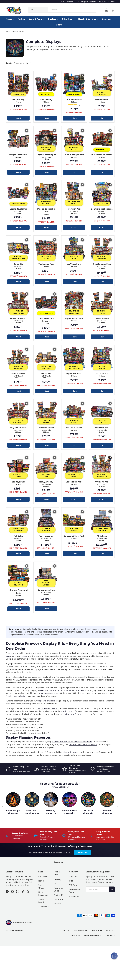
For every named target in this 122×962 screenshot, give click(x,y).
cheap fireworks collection (47, 708)
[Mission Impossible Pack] (46, 193)
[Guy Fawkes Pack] (18, 412)
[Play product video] (27, 75)
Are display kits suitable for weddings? (23, 730)
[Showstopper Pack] (46, 574)
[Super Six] (18, 248)
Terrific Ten (46, 373)
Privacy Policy (66, 930)
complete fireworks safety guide (83, 744)
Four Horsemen (46, 536)
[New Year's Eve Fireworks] (32, 799)
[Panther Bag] (46, 83)
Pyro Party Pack (101, 481)
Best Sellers (43, 876)
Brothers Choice (74, 99)
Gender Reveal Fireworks (69, 812)
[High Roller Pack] (74, 357)
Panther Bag (46, 99)
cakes (8, 656)
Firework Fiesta (102, 318)
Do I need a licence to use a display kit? (23, 721)
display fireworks (70, 752)
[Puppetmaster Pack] (74, 302)
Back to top (59, 862)
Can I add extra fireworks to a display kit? (24, 727)
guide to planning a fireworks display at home (72, 741)
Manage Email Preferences (92, 935)
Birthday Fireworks (88, 812)
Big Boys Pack (18, 481)
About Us (73, 876)
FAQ (56, 883)
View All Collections (60, 787)
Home (8, 31)
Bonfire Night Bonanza (102, 209)
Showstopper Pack (46, 590)
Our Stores (59, 899)
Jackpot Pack (102, 373)
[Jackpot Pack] (102, 357)
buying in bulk (68, 711)
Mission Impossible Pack (46, 210)
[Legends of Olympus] (46, 139)
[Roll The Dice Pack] (74, 412)
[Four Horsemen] (46, 520)
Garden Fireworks (107, 812)
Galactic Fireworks (17, 930)
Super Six (18, 264)
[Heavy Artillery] (46, 466)
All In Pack (102, 536)
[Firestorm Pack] (74, 193)
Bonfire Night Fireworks (13, 812)
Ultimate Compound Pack (18, 591)
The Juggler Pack (46, 264)
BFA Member (75, 896)
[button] (114, 955)
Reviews (57, 903)
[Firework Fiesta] (102, 302)
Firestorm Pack (74, 209)
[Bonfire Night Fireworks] (13, 799)
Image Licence (109, 935)
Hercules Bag (18, 99)
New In (41, 880)
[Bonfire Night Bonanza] (102, 193)
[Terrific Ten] (46, 357)
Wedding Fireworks (51, 812)
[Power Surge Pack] (18, 302)
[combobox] (62, 9)
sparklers (80, 690)
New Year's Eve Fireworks (32, 812)
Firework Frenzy (46, 427)
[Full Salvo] (18, 520)
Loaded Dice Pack (74, 481)
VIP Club (73, 885)
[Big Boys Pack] (18, 466)
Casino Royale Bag (18, 209)
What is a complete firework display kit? (23, 719)
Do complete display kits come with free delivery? (27, 733)
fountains (68, 690)
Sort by (9, 63)
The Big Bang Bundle (74, 154)
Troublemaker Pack (102, 264)
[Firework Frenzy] (46, 412)
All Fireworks (44, 906)
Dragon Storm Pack (18, 154)
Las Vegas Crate (74, 264)
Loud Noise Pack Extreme (46, 319)
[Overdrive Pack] (18, 357)
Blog (71, 880)
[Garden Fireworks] (107, 799)
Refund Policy (110, 930)
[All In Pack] (102, 520)
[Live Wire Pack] (102, 83)
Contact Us (59, 895)
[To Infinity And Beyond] (102, 139)
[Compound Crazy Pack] (74, 520)
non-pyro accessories (50, 693)
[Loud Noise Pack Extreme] (46, 302)
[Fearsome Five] (102, 412)
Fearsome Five (101, 427)
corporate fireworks (46, 700)
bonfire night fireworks (73, 714)
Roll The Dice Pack (74, 427)
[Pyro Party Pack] (102, 466)
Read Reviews (82, 852)
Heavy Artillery (46, 481)
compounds (50, 690)
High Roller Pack (74, 373)
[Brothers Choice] (74, 83)
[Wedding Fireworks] (50, 799)
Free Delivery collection (16, 696)
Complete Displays (18, 31)
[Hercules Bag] (18, 83)
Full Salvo (18, 536)
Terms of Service (96, 930)
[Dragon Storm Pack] (18, 139)
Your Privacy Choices (81, 930)
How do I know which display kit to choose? (25, 724)
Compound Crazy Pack (74, 536)
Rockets (21, 19)
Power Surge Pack (18, 318)
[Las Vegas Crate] (74, 248)
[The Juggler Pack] (46, 248)
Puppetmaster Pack (74, 318)
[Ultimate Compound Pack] (18, 574)
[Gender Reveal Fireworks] (69, 799)
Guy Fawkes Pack (18, 427)
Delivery (57, 879)
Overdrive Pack (18, 373)
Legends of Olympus (46, 154)
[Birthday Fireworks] (88, 799)
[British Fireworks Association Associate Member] (9, 923)
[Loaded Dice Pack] (74, 466)
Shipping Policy (75, 935)
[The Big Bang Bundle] (74, 139)
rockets (24, 656)
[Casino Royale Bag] (18, 193)
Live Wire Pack (101, 99)
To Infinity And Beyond (101, 154)
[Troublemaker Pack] (102, 248)
